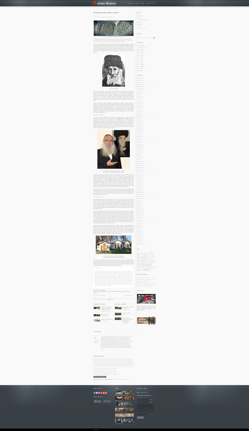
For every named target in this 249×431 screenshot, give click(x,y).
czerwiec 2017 (141, 136)
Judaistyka (95, 299)
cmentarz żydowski (115, 298)
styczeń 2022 (140, 80)
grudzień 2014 (141, 188)
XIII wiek (139, 51)
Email (115, 371)
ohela (100, 299)
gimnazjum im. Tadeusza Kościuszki (143, 261)
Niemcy (139, 267)
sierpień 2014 (140, 196)
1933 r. (142, 256)
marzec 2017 (140, 138)
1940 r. (150, 256)
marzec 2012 (140, 240)
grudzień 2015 (141, 163)
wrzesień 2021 (141, 88)
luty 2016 (140, 159)
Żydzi (105, 299)
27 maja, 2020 (104, 320)
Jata (146, 262)
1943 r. (139, 257)
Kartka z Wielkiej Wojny (106, 319)
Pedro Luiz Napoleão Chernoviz (99, 295)
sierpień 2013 (140, 217)
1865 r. (138, 253)
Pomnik (149, 267)
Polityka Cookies (143, 28)
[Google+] (106, 393)
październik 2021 (141, 86)
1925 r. (146, 254)
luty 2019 (140, 101)
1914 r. (141, 253)
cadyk (107, 298)
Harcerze (151, 261)
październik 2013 (141, 213)
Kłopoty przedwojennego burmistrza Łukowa (146, 279)
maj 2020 (140, 94)
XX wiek (113, 299)
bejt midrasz (104, 298)
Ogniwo (142, 267)
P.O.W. (146, 267)
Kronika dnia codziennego (144, 19)
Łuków (145, 270)
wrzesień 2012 (141, 236)
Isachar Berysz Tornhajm (122, 298)
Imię (115, 369)
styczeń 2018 (140, 121)
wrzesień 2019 (141, 96)
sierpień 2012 (140, 238)
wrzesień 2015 (141, 169)
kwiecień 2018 (141, 115)
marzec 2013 (140, 227)
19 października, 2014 (105, 311)
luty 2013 (140, 229)
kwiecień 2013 (141, 225)
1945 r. (148, 257)
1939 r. (146, 256)
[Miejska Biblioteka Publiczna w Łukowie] (97, 402)
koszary (139, 264)
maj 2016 (140, 155)
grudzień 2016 (141, 144)
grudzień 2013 (141, 209)
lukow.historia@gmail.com (143, 392)
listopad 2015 (140, 165)
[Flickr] (99, 393)
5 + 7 (151, 414)
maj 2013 (140, 223)
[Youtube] (104, 393)
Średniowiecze (141, 47)
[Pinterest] (101, 393)
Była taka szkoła (105, 314)
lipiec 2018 (140, 109)
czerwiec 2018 (141, 111)
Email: (151, 402)
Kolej (153, 262)
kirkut (98, 299)
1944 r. (143, 257)
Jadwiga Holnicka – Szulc (129, 295)
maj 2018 (140, 113)
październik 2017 (141, 128)
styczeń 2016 (140, 161)
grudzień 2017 (141, 123)
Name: (151, 399)
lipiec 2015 (140, 173)
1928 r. (152, 254)
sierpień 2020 (140, 92)
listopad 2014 (140, 190)
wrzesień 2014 (141, 194)
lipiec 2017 (140, 134)
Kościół (143, 264)
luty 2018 (140, 119)
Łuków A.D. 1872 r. (126, 313)
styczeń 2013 (140, 231)
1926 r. (149, 254)
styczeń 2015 (140, 186)
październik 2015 (141, 167)
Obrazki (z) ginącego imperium (144, 281)
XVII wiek (140, 62)
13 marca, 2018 (126, 323)
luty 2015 (140, 184)
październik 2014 (141, 192)
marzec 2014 (140, 202)
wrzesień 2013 (141, 215)
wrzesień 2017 (141, 130)
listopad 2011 (140, 242)
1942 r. (153, 256)
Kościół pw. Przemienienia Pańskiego (144, 265)
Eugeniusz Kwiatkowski (150, 260)
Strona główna (96, 8)
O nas (139, 26)
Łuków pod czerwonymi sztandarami (145, 285)
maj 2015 (140, 177)
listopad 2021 (140, 84)
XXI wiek (139, 68)
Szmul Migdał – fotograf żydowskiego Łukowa (146, 283)
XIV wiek (139, 53)
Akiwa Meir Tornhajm (98, 298)
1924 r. (142, 254)
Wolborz (102, 299)
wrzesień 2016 (141, 146)
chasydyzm (110, 298)
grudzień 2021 (141, 82)
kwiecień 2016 (141, 157)
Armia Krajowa (145, 258)
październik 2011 (141, 244)
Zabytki (139, 70)
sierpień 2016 (140, 148)
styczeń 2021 (140, 90)
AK (154, 257)
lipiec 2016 (140, 150)
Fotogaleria (140, 24)
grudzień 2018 (141, 105)
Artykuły (101, 8)
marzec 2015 (140, 182)
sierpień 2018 (140, 107)
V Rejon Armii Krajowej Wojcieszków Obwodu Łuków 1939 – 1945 (106, 308)
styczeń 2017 (140, 142)
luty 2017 (140, 140)
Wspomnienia (140, 49)
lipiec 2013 (140, 219)
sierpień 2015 (140, 171)
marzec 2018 (140, 117)
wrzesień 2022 (141, 78)
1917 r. (148, 253)
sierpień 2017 (140, 132)
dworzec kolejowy (141, 260)
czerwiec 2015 (141, 175)
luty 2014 (140, 204)
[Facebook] (94, 393)
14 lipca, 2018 (125, 314)
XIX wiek (139, 55)
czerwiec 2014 (141, 198)
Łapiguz (139, 270)
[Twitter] (97, 393)
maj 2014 (140, 200)
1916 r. (144, 253)
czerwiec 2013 (141, 221)
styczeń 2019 (140, 103)
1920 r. (139, 254)
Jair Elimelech (129, 298)
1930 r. (138, 256)
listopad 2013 (140, 211)
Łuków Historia (96, 429)
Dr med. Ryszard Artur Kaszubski (144, 277)
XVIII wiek (140, 64)
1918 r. (152, 253)
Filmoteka (140, 22)
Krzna (151, 265)
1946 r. (151, 257)
